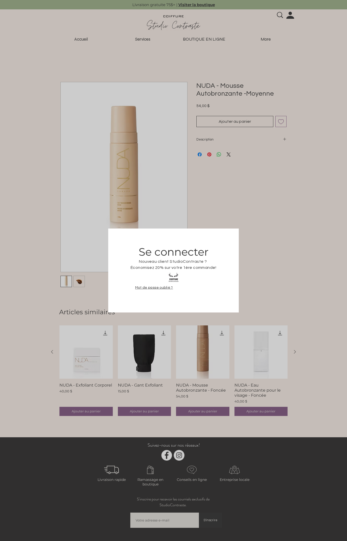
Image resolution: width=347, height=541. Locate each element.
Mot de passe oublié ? (154, 289)
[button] (327, 19)
